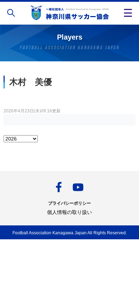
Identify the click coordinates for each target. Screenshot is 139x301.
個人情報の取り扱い (69, 212)
